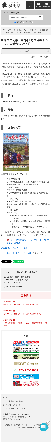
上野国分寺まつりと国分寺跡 (19, 253)
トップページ (11, 30)
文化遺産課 (44, 30)
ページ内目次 (26, 51)
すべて (19, 22)
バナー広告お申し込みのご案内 (14, 408)
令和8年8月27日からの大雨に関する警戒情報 (20, 305)
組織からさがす (23, 30)
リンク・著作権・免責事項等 (13, 401)
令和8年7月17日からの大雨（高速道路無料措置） (22, 314)
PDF (36, 22)
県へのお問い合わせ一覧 (11, 405)
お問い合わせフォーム (13, 286)
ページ (28, 22)
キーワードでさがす (11, 13)
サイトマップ (7, 398)
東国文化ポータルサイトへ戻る (14, 248)
